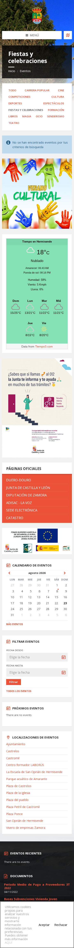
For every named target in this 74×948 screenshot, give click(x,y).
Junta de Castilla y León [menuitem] (28, 487)
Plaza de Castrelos (18, 786)
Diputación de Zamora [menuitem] (26, 495)
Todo (12, 90)
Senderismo (55, 116)
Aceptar (44, 925)
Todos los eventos (18, 691)
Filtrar (13, 682)
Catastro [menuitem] (14, 517)
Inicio (11, 71)
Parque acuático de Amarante (26, 779)
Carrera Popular (37, 90)
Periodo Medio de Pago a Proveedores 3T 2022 (37, 886)
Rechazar (60, 925)
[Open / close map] (68, 35)
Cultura (57, 97)
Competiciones (19, 97)
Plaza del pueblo (17, 800)
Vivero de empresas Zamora (25, 828)
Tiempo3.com (44, 346)
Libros (13, 116)
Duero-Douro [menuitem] (18, 480)
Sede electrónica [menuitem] (21, 510)
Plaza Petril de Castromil (23, 807)
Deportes (15, 103)
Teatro (13, 123)
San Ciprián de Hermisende (24, 821)
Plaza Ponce (14, 814)
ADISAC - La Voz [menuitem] (19, 502)
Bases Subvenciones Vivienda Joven (30, 899)
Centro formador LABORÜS (25, 765)
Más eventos (14, 624)
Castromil (12, 758)
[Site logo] (37, 23)
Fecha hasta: (14, 665)
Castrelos (12, 751)
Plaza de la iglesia (18, 793)
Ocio (39, 116)
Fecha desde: (15, 650)
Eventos (25, 71)
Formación (56, 110)
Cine (61, 90)
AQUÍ (8, 942)
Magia (26, 116)
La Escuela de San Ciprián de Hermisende (34, 772)
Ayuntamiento (15, 744)
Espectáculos (53, 103)
